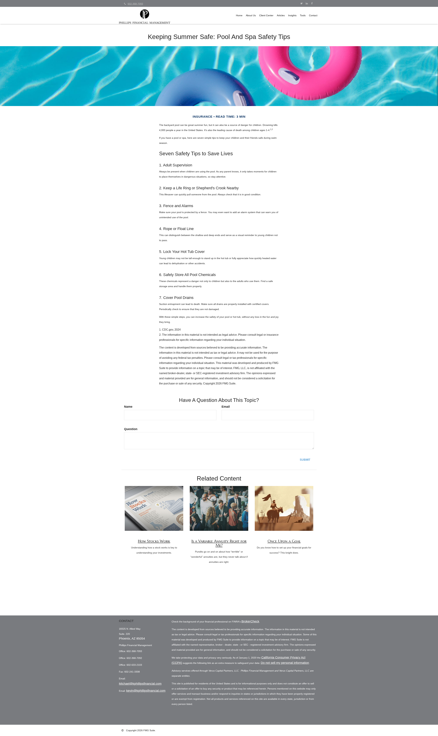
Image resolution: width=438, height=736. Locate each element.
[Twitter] (301, 3)
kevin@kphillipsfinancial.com (145, 690)
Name (128, 406)
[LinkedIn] (307, 3)
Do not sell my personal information (285, 663)
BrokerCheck (250, 621)
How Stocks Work (154, 541)
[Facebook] (312, 3)
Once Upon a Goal (284, 541)
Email (226, 406)
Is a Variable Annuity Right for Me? (219, 543)
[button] (250, 15)
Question (130, 429)
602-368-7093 (135, 3)
